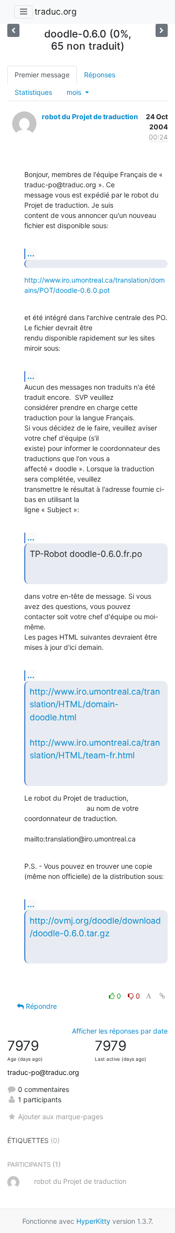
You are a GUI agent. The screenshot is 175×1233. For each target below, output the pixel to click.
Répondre (40, 1006)
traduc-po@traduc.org (43, 1072)
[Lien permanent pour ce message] (162, 996)
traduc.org (56, 11)
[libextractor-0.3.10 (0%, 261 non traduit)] (13, 30)
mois (75, 92)
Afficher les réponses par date (120, 1031)
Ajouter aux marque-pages (60, 1116)
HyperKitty (93, 1221)
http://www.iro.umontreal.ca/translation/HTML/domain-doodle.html (95, 704)
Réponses (99, 75)
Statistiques (33, 92)
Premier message (42, 75)
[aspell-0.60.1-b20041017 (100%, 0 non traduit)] (162, 30)
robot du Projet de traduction (90, 116)
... (31, 253)
